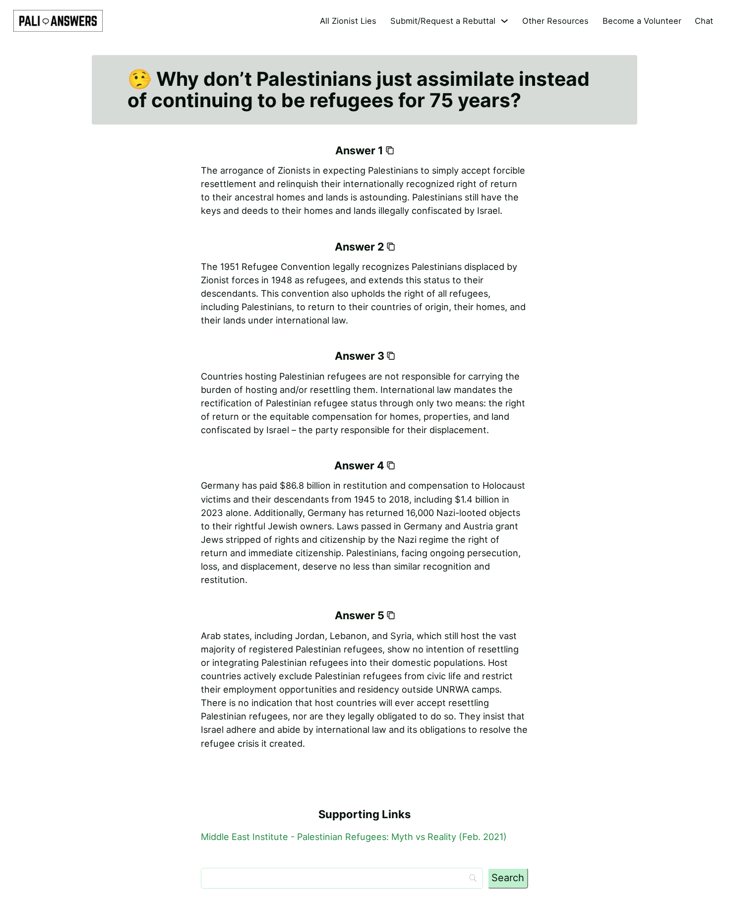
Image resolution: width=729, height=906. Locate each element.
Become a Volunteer (642, 21)
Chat (704, 21)
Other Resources (555, 21)
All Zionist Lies (348, 21)
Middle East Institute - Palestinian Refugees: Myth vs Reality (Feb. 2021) (354, 836)
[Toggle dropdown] (504, 21)
